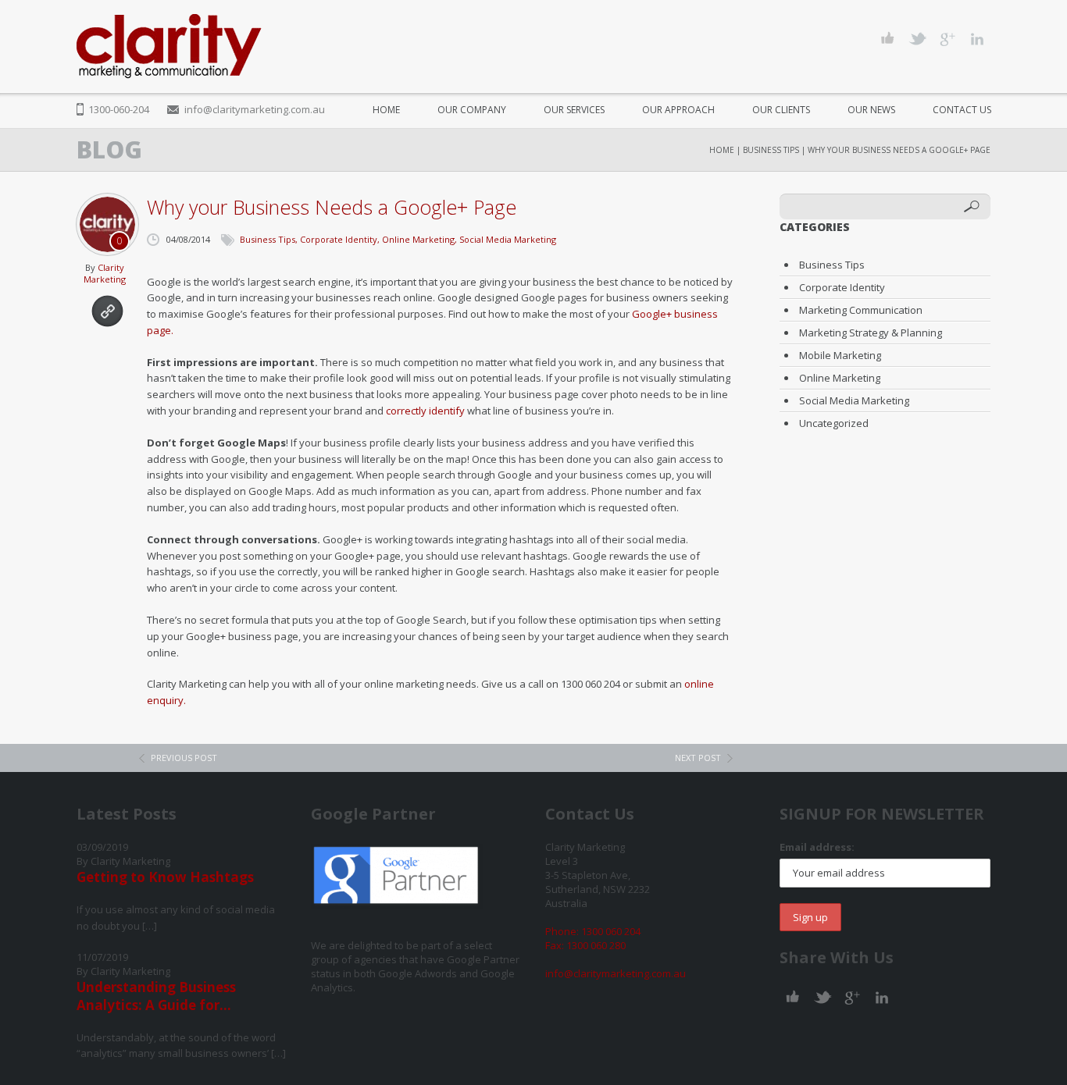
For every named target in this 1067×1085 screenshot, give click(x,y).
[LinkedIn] (976, 38)
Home (386, 109)
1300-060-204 (118, 109)
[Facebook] (887, 38)
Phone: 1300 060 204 (593, 931)
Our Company (471, 109)
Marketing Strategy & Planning (870, 333)
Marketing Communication (860, 310)
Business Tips (771, 149)
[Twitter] (917, 38)
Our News (871, 109)
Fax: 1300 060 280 (585, 945)
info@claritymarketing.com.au (254, 109)
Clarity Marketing (105, 273)
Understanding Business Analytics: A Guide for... (156, 996)
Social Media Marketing (507, 239)
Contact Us (962, 109)
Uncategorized (834, 423)
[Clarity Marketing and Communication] (169, 46)
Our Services (574, 109)
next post (698, 757)
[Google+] (947, 38)
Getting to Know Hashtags (165, 877)
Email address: (817, 847)
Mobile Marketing (840, 355)
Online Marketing (418, 239)
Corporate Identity (338, 239)
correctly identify (425, 411)
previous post (184, 757)
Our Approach (678, 109)
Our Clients (781, 109)
